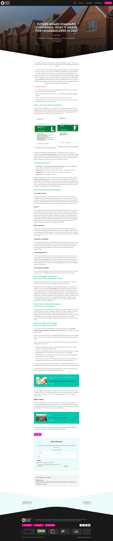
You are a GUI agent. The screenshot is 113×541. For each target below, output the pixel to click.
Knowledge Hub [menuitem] (98, 3)
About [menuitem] (75, 3)
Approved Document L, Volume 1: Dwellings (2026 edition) (45, 147)
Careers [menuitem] (89, 537)
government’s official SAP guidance (49, 154)
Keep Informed (50, 525)
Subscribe (65, 466)
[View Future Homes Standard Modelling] (56, 417)
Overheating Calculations (56, 39)
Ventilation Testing (71, 38)
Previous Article (26, 502)
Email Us (39, 525)
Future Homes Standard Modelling (53, 38)
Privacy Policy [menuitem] (86, 537)
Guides (54, 41)
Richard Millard (47, 477)
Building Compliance (42, 38)
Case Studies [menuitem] (89, 3)
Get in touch (38, 434)
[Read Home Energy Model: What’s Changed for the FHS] (56, 380)
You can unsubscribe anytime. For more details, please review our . (49, 465)
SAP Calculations (64, 38)
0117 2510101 (28, 525)
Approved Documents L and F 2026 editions (54, 166)
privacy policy (40, 465)
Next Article (87, 502)
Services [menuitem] (81, 3)
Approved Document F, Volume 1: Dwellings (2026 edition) (68, 146)
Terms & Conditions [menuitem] (80, 537)
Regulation (58, 41)
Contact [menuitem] (108, 3)
